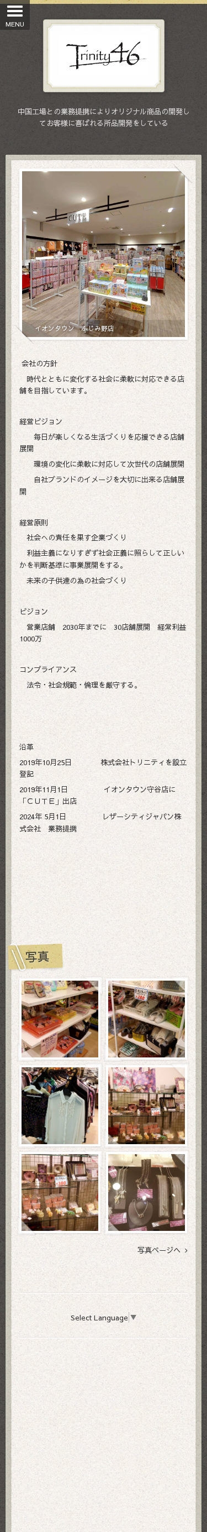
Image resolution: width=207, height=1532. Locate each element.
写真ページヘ (161, 1250)
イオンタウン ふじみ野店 (74, 328)
